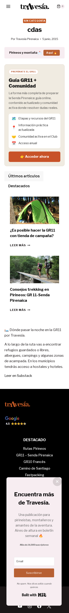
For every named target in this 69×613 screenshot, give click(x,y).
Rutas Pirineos (34, 448)
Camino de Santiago (34, 468)
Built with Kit (34, 595)
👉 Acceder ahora (34, 156)
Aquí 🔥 (51, 52)
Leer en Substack (18, 376)
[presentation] (34, 210)
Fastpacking (34, 475)
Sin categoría (34, 20)
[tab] (23, 176)
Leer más (20, 245)
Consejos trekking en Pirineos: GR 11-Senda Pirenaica (30, 295)
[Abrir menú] (8, 6)
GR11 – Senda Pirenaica (34, 455)
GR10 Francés (34, 462)
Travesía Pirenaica (27, 39)
